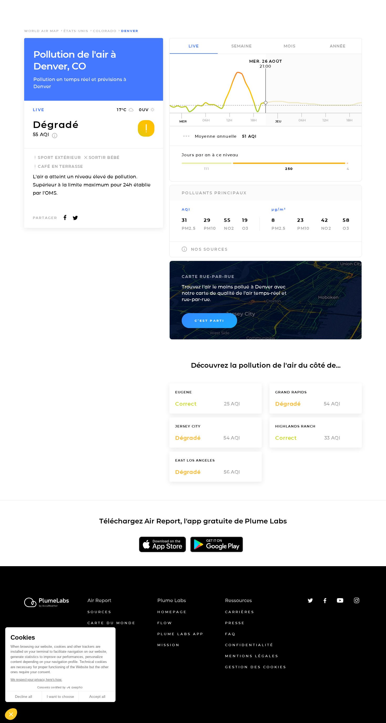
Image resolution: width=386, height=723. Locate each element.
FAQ (230, 634)
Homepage (172, 612)
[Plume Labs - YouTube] (340, 602)
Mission (168, 645)
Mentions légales (252, 656)
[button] (11, 714)
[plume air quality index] (54, 137)
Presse (235, 623)
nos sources (209, 249)
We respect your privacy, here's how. (36, 680)
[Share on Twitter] (75, 219)
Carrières (239, 612)
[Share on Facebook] (65, 219)
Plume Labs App (180, 634)
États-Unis (76, 31)
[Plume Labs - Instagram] (356, 602)
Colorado (105, 31)
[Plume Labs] (46, 603)
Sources (99, 612)
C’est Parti (209, 321)
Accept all (97, 696)
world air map (41, 31)
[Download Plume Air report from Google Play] (216, 545)
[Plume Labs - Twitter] (310, 601)
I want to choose (60, 696)
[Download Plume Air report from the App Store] (162, 545)
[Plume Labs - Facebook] (325, 602)
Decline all (23, 696)
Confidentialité (249, 645)
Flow (165, 623)
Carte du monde (111, 623)
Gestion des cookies (255, 667)
